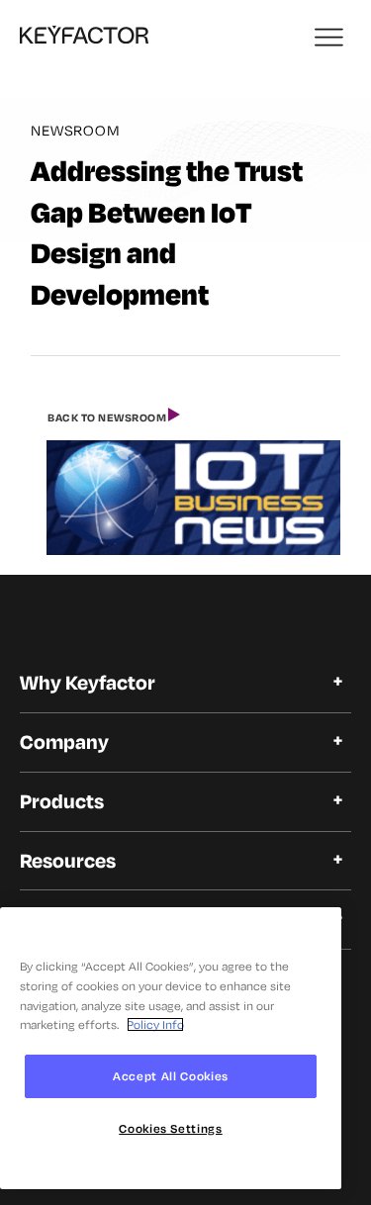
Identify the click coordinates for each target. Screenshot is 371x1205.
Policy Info (155, 1024)
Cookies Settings (171, 1128)
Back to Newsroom (106, 417)
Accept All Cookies (171, 1075)
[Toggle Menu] (330, 39)
